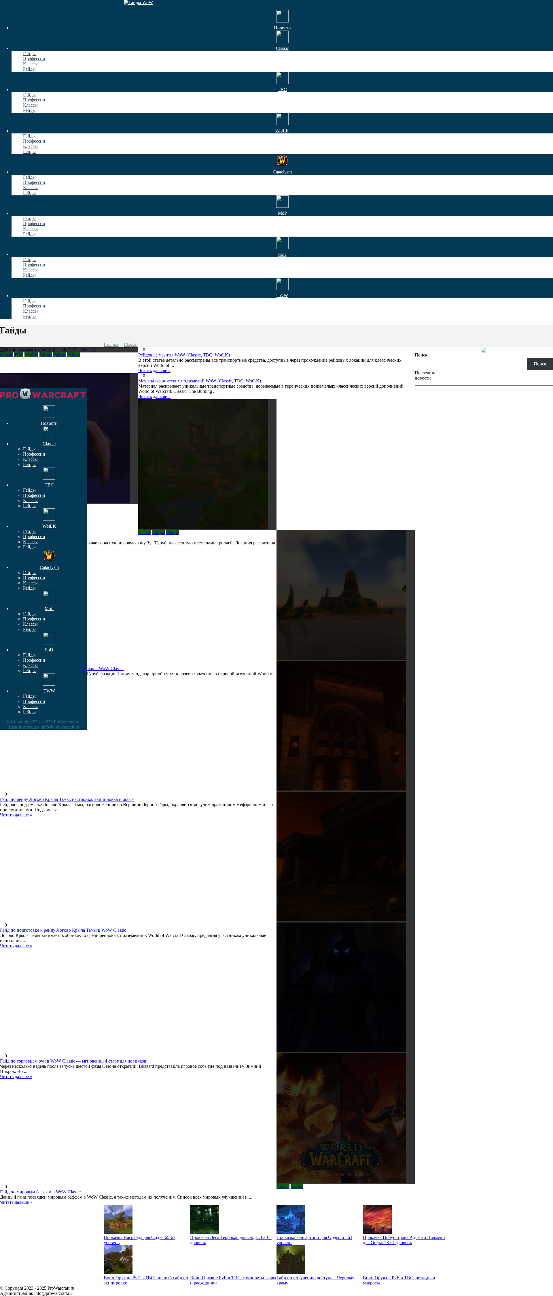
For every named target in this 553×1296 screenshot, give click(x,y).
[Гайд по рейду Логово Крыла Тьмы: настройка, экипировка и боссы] (345, 726)
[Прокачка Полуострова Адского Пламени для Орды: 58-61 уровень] (377, 1232)
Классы (30, 63)
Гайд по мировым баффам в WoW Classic (40, 1191)
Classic (130, 344)
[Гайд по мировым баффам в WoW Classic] (345, 1118)
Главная (111, 344)
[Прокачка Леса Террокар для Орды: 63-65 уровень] (204, 1232)
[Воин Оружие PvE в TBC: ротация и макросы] (377, 1272)
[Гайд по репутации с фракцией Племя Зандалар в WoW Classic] (345, 595)
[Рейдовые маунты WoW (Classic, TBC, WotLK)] (69, 349)
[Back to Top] (416, 390)
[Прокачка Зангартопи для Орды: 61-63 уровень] (290, 1232)
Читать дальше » (154, 396)
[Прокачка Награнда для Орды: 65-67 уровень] (118, 1232)
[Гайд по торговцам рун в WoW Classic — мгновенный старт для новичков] (345, 988)
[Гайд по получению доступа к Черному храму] (290, 1272)
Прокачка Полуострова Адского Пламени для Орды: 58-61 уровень (404, 1240)
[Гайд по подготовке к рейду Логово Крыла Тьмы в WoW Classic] (345, 857)
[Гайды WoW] (138, 2)
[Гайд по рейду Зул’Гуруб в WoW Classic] (207, 464)
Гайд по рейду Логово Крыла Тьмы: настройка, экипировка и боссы (67, 799)
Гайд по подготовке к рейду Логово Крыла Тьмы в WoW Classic (63, 930)
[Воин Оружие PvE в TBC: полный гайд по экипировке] (118, 1272)
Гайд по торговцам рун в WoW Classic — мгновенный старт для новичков (73, 1061)
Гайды (29, 53)
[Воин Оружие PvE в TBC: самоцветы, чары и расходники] (204, 1272)
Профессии (34, 58)
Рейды (29, 69)
